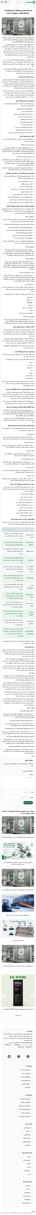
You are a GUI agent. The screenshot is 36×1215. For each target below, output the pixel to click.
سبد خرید (28, 1131)
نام (32, 792)
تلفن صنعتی (27, 1087)
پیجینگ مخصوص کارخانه (24, 1109)
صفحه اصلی (27, 1145)
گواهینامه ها (27, 1200)
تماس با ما (27, 1185)
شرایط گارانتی (27, 1192)
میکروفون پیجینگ (30, 163)
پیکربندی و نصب (26, 1160)
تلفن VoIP (22, 394)
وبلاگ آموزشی (27, 1135)
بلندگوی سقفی (29, 227)
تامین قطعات (27, 1171)
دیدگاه (31, 775)
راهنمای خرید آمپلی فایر (25, 1099)
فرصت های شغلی (26, 1203)
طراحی (28, 1157)
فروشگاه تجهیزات (26, 1142)
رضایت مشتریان (26, 1196)
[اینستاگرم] (18, 1056)
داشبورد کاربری (27, 1128)
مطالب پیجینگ (26, 1138)
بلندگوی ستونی (29, 233)
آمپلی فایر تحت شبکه (25, 1070)
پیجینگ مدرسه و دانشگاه (24, 1106)
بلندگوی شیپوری (29, 235)
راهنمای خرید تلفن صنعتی (24, 1116)
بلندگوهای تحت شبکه (25, 1077)
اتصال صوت (31, 659)
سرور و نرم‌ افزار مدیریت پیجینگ (15, 275)
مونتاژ (28, 1167)
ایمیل (31, 798)
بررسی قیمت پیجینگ (25, 1113)
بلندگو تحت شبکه (15, 162)
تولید (29, 1174)
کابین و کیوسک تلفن (25, 1080)
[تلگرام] (9, 1056)
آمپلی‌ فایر (30, 262)
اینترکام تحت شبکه (26, 1073)
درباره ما (28, 1189)
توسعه (28, 1164)
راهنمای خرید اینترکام (25, 1102)
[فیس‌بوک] (28, 1056)
